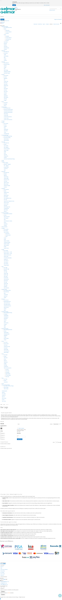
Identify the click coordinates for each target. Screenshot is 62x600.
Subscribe (3, 591)
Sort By (51, 424)
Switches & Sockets (7, 185)
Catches (5, 144)
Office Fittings (6, 387)
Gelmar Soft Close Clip (7, 254)
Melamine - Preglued (7, 164)
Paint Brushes (6, 322)
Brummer (5, 43)
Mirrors (5, 105)
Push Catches (6, 263)
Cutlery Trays (6, 81)
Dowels (5, 190)
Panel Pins (5, 296)
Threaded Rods (6, 208)
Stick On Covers (6, 202)
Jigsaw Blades (8, 373)
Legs (4, 404)
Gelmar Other (6, 256)
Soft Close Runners (7, 302)
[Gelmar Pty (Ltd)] (7, 10)
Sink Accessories (6, 350)
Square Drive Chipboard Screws (9, 201)
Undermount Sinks (7, 346)
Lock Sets (5, 154)
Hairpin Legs (6, 273)
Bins (4, 79)
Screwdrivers (6, 366)
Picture (5, 222)
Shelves (5, 331)
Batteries (5, 175)
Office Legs (5, 276)
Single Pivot (6, 259)
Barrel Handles (6, 232)
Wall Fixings (6, 209)
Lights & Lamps (6, 182)
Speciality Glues (6, 47)
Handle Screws (6, 248)
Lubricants (5, 46)
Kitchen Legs (6, 274)
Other (5, 310)
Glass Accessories (7, 216)
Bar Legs (5, 270)
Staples (5, 297)
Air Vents (5, 76)
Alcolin (5, 34)
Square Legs (6, 283)
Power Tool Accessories (7, 367)
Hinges (5, 151)
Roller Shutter (6, 388)
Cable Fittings (6, 176)
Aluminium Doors (7, 64)
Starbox (5, 308)
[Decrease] (18, 435)
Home (1, 404)
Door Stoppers (6, 147)
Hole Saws (7, 376)
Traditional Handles (7, 242)
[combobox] (55, 8)
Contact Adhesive (8, 31)
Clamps (5, 339)
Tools (5, 170)
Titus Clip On (6, 262)
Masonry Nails (6, 195)
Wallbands (5, 335)
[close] (1, 0)
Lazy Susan (5, 84)
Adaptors (5, 173)
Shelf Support (6, 218)
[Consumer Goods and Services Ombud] (6, 547)
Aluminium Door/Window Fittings (9, 158)
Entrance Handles (7, 148)
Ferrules (5, 124)
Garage (5, 336)
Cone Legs (5, 271)
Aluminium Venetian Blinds (8, 109)
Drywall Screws (6, 192)
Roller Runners (6, 307)
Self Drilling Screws (7, 206)
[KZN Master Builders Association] (43, 550)
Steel (6, 236)
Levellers (5, 126)
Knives (5, 359)
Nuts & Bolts (6, 196)
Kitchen (5, 380)
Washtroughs (6, 349)
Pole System (6, 88)
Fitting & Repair (6, 265)
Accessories (6, 53)
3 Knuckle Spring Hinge (7, 257)
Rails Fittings (6, 70)
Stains (5, 321)
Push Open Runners (7, 304)
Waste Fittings (6, 352)
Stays (5, 219)
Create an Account (56, 24)
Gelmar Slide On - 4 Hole (8, 253)
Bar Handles (6, 230)
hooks (5, 153)
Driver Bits (7, 370)
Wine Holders (6, 97)
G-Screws (5, 193)
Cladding (5, 104)
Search (16, 7)
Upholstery (5, 223)
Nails (5, 293)
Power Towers (6, 184)
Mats (4, 57)
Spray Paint (6, 318)
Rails (4, 68)
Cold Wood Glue (8, 39)
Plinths (5, 87)
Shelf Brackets (6, 332)
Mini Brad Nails (6, 291)
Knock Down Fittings (7, 137)
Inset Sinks (5, 345)
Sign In (44, 24)
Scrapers (5, 324)
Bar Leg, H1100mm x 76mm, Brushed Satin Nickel (21, 430)
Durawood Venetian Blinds (8, 110)
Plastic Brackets (6, 140)
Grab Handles (6, 56)
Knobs (5, 239)
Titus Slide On (6, 260)
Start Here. (7, 20)
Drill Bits (7, 369)
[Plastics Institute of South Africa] (18, 550)
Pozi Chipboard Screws (7, 198)
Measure (5, 360)
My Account (35, 24)
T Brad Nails (6, 294)
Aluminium (7, 233)
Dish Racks (5, 82)
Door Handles (6, 145)
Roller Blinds (6, 113)
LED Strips (5, 181)
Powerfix (5, 44)
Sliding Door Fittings (7, 71)
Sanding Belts (6, 315)
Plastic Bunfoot (6, 279)
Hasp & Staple (6, 150)
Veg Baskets (6, 95)
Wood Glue (7, 30)
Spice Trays (6, 91)
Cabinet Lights (6, 178)
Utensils (5, 94)
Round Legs (6, 280)
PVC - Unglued (6, 165)
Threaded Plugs (6, 133)
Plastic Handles (6, 245)
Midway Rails (6, 85)
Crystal (5, 237)
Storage (5, 100)
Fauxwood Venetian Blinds (8, 112)
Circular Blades (8, 375)
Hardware (5, 286)
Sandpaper (5, 314)
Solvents (5, 319)
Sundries (7, 33)
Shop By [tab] (2, 423)
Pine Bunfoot (6, 277)
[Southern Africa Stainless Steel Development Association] (56, 547)
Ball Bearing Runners (7, 301)
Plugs (5, 127)
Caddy (5, 54)
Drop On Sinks (6, 343)
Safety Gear (6, 362)
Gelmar (5, 28)
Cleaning (5, 98)
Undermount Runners (7, 305)
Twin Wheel (6, 130)
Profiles (5, 67)
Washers (5, 211)
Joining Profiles (6, 167)
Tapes (5, 325)
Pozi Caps (5, 199)
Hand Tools (5, 357)
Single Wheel (6, 129)
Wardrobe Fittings (7, 73)
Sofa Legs (5, 282)
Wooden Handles (6, 243)
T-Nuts (5, 132)
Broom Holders (6, 338)
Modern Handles (6, 240)
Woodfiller (7, 36)
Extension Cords (6, 179)
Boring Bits (7, 372)
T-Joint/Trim (6, 168)
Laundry (5, 65)
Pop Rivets (5, 205)
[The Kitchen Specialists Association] (31, 550)
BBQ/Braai (5, 78)
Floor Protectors (6, 287)
